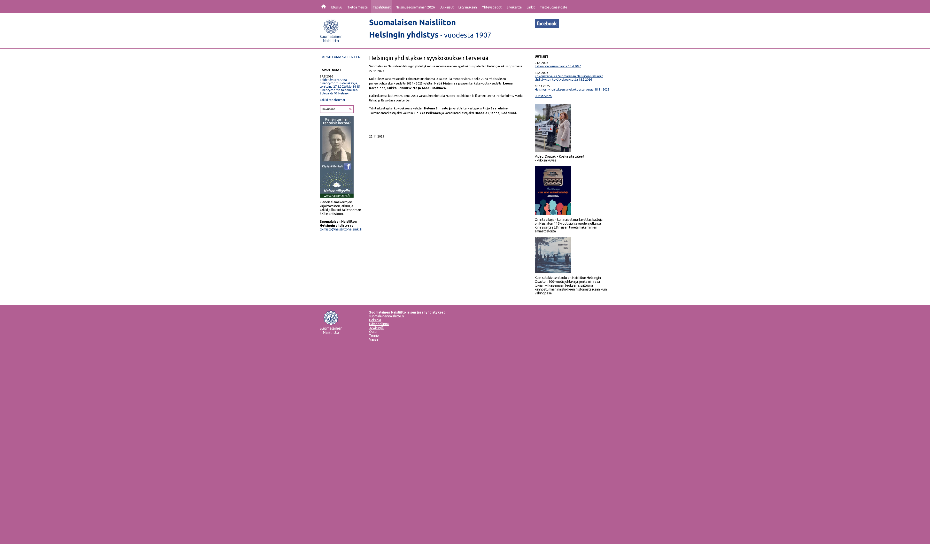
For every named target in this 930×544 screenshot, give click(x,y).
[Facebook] (547, 26)
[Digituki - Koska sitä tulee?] (553, 151)
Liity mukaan (467, 7)
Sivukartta (514, 7)
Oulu (373, 332)
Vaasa (373, 339)
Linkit (531, 7)
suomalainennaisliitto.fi (386, 316)
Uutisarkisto (543, 96)
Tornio (374, 335)
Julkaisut (447, 7)
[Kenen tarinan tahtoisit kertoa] (337, 197)
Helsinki (375, 320)
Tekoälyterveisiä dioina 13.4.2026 (558, 66)
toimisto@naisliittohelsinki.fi (341, 229)
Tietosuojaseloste (553, 7)
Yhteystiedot (492, 7)
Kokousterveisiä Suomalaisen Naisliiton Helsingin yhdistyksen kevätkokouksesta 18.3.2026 (569, 77)
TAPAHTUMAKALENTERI (340, 57)
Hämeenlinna (379, 324)
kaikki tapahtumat (332, 99)
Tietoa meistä (357, 7)
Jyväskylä (376, 328)
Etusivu (336, 7)
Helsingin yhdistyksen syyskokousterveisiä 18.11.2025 (572, 89)
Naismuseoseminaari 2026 (415, 7)
